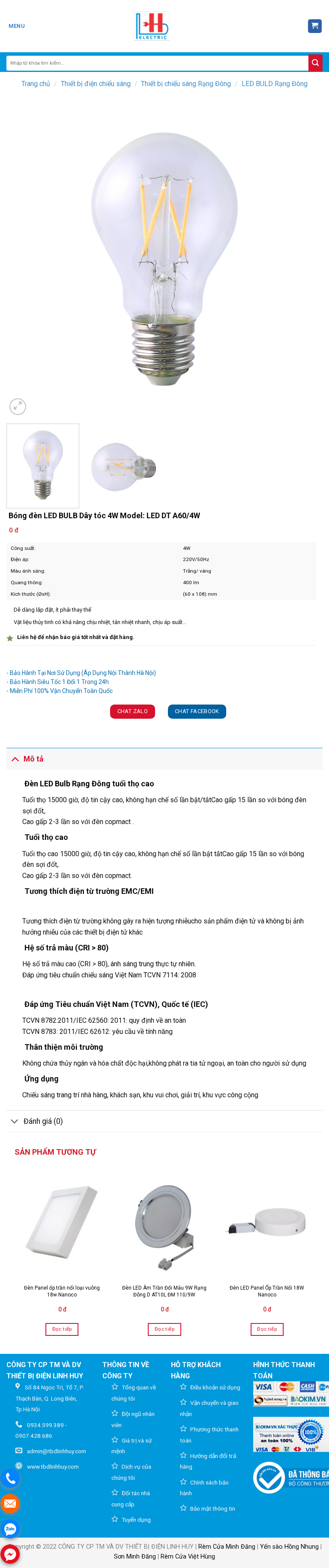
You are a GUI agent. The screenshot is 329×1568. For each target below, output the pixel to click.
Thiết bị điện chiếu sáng (96, 84)
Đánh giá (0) (43, 1121)
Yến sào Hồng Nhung (289, 1546)
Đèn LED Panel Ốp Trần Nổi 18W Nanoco (267, 1291)
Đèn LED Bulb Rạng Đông (67, 783)
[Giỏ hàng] (315, 26)
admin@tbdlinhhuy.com (56, 1451)
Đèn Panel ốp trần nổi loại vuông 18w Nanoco (62, 1291)
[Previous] (23, 258)
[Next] (305, 258)
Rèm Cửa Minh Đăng (226, 1546)
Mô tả (33, 759)
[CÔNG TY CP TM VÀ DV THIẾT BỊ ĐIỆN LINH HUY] (152, 26)
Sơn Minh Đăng (135, 1556)
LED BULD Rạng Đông (275, 84)
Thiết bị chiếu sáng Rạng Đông (186, 84)
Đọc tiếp (62, 1329)
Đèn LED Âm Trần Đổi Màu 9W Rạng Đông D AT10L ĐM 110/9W (164, 1291)
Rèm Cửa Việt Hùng (188, 1556)
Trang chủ (35, 84)
